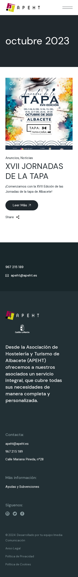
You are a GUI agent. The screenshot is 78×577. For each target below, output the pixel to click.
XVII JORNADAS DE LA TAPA (34, 171)
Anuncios (12, 158)
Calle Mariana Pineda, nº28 (24, 459)
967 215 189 (14, 451)
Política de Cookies (18, 564)
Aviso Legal (13, 548)
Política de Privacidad (19, 556)
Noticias (27, 158)
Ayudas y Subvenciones (22, 486)
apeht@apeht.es (17, 443)
